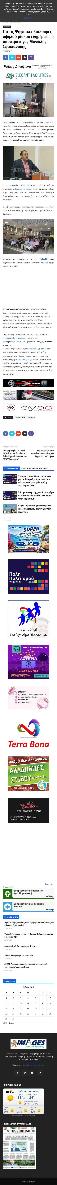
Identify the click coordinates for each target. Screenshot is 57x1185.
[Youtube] (39, 1073)
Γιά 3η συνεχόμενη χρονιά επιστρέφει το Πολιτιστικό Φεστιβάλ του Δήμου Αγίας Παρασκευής (36, 495)
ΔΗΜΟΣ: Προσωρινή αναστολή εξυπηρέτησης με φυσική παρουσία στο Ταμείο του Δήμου (25, 965)
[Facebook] (17, 1073)
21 (50, 1009)
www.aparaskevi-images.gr (14, 338)
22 (6, 1014)
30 (13, 1019)
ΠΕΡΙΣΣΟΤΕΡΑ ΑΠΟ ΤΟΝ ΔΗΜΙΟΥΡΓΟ (34, 468)
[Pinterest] (25, 1073)
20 (43, 1009)
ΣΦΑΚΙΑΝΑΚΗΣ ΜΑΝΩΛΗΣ (25, 418)
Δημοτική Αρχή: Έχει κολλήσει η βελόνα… (20, 946)
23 (13, 1014)
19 (36, 1009)
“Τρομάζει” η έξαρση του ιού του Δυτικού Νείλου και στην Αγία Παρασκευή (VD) (28, 935)
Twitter (47, 349)
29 (6, 1019)
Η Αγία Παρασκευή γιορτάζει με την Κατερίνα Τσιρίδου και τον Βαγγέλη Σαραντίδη (34, 508)
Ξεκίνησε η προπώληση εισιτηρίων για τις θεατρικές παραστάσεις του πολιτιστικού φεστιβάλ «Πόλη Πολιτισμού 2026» (34, 480)
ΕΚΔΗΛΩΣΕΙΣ (15, 22)
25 (28, 1014)
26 (36, 1014)
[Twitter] (32, 1073)
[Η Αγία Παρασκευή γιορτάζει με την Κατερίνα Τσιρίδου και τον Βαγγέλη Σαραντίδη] (10, 508)
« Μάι (5, 1023)
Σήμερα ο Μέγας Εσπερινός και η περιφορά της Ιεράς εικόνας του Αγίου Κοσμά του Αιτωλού (29, 924)
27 (43, 1014)
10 (21, 1003)
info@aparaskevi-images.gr (34, 1065)
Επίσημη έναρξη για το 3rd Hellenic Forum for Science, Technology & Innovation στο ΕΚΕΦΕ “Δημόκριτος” (15, 454)
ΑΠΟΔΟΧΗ (28, 18)
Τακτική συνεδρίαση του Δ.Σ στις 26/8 (18, 955)
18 (28, 1009)
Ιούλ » (11, 1023)
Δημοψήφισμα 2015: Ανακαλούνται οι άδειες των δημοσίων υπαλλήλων (42, 453)
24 (21, 1014)
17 (21, 1009)
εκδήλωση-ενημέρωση (22, 189)
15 (6, 1009)
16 (13, 1009)
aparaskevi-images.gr (22, 359)
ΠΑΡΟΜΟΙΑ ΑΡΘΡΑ (11, 468)
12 (36, 1003)
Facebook (33, 349)
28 (50, 1014)
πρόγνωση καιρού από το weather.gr (23, 1115)
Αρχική (5, 22)
